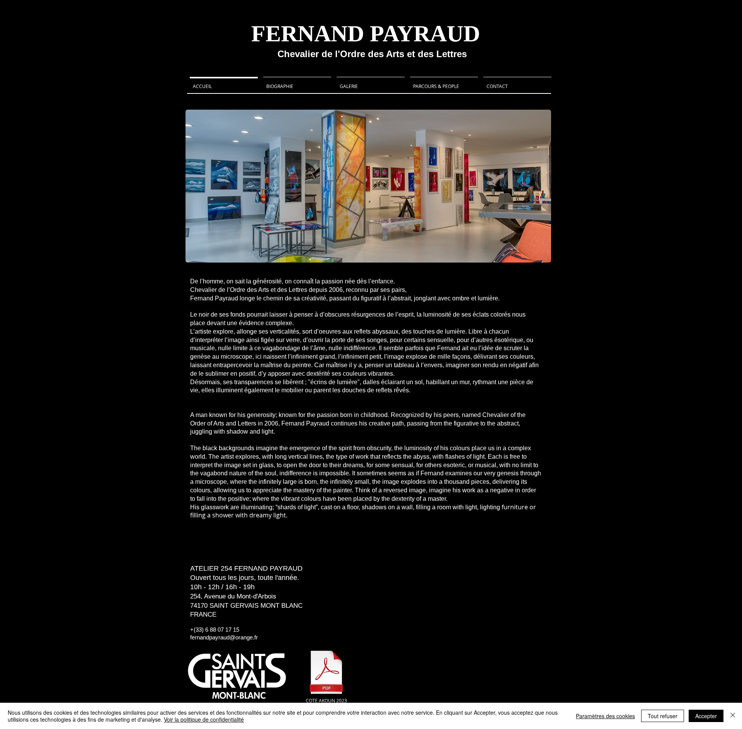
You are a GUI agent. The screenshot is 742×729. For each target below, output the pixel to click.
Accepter (706, 716)
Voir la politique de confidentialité (204, 719)
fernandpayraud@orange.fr (224, 637)
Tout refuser (662, 716)
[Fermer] (732, 716)
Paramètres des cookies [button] (605, 716)
